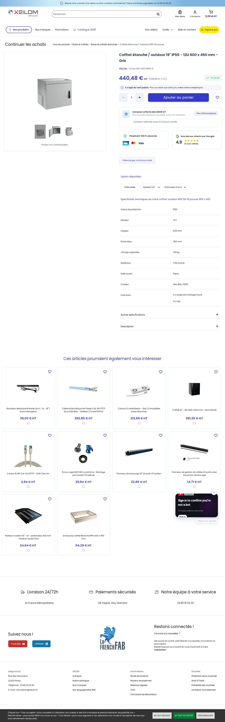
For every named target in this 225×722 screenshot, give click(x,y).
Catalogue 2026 (86, 29)
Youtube (16, 643)
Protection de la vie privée (204, 676)
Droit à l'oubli (198, 680)
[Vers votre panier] (211, 12)
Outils (165, 29)
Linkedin (39, 643)
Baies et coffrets (80, 44)
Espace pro (211, 29)
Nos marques (42, 29)
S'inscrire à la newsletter (166, 633)
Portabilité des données (203, 685)
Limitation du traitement (204, 689)
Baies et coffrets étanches (104, 44)
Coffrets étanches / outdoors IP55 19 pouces (142, 44)
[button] (196, 505)
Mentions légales (138, 685)
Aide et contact (187, 29)
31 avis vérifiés (191, 143)
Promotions (62, 29)
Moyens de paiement (141, 680)
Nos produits (21, 29)
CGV (132, 689)
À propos (77, 676)
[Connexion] (195, 12)
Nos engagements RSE (84, 689)
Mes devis (180, 16)
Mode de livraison (139, 676)
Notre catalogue (81, 680)
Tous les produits (61, 44)
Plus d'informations (206, 113)
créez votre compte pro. (190, 87)
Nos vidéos (151, 29)
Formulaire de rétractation (143, 694)
